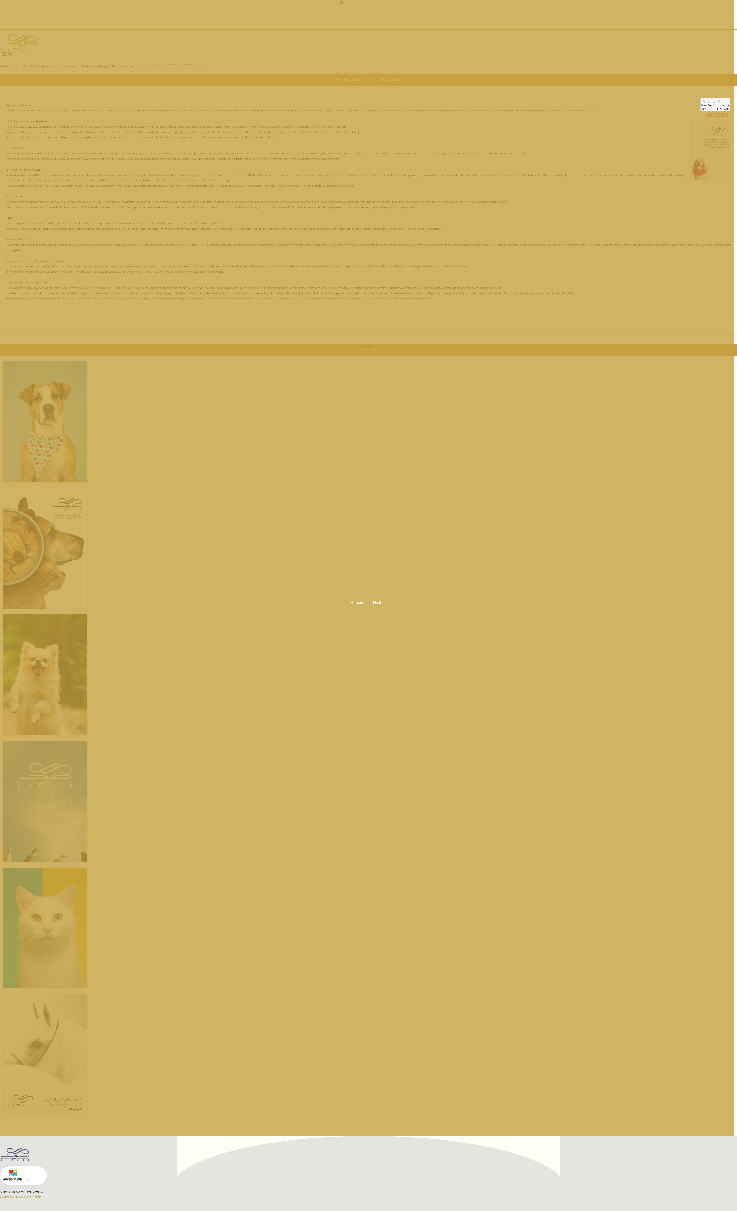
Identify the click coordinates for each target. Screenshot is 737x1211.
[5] (719, 101)
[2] (707, 101)
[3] (711, 101)
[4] (715, 101)
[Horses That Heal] (45, 1054)
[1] (704, 101)
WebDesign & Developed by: (20, 1197)
